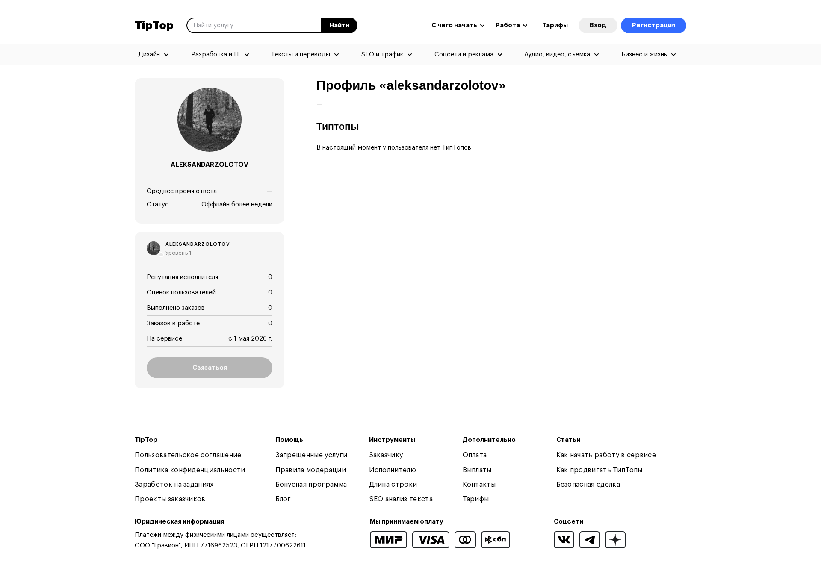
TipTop (154, 25)
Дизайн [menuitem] (149, 54)
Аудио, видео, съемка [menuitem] (557, 54)
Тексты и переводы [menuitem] (300, 54)
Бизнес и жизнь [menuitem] (644, 54)
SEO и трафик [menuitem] (382, 54)
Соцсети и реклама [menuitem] (463, 54)
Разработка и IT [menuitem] (215, 54)
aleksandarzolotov (197, 244)
